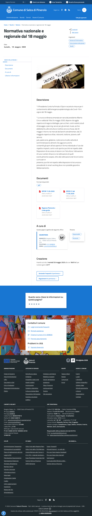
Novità (12, 25)
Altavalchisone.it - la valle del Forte (57, 449)
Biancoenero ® (53, 511)
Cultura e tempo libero (32, 391)
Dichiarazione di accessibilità (12, 449)
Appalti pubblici (30, 382)
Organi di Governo (9, 374)
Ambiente (28, 377)
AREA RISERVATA (46, 513)
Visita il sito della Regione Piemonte (36, 446)
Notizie (18, 25)
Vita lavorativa (47, 394)
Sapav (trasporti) (52, 446)
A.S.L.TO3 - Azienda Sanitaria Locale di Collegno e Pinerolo (43, 455)
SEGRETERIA (43, 235)
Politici (6, 391)
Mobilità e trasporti (48, 377)
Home (6, 25)
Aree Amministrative (10, 377)
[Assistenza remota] (50, 508)
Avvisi (63, 382)
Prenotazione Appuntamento (12, 458)
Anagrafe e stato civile (32, 379)
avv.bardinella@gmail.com (59, 433)
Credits (6, 481)
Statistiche (7, 487)
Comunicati (64, 379)
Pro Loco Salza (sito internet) (55, 455)
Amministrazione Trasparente (12, 446)
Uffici (5, 379)
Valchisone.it (50, 458)
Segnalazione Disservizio (11, 461)
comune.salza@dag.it (50, 246)
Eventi (78, 374)
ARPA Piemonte (30, 464)
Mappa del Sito (8, 489)
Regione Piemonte (10, 2)
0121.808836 (51, 244)
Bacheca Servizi (8, 466)
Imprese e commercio (49, 374)
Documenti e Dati (9, 382)
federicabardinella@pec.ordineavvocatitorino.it (63, 435)
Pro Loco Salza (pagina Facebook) (56, 452)
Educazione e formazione (33, 394)
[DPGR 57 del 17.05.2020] (64, 191)
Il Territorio (79, 379)
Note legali (7, 475)
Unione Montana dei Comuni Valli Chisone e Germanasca (42, 452)
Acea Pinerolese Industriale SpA (35, 458)
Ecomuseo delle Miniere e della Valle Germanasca (61, 461)
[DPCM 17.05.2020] (40, 191)
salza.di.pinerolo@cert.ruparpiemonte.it (19, 420)
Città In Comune (43, 508)
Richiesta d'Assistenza (10, 464)
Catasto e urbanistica (32, 388)
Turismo (45, 391)
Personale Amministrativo (11, 388)
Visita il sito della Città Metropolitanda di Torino (39, 449)
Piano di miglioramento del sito (13, 452)
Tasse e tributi (65, 374)
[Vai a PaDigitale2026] (77, 360)
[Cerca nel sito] (84, 10)
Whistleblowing (8, 492)
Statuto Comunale (9, 469)
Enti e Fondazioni (9, 385)
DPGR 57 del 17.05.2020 (70, 192)
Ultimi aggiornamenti (10, 484)
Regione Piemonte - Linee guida (49, 209)
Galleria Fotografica (81, 382)
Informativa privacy (9, 472)
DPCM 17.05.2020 (48, 191)
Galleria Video (80, 385)
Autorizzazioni (30, 385)
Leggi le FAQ (7, 455)
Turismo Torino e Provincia (33, 461)
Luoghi (78, 377)
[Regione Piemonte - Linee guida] (40, 208)
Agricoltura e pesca (31, 374)
